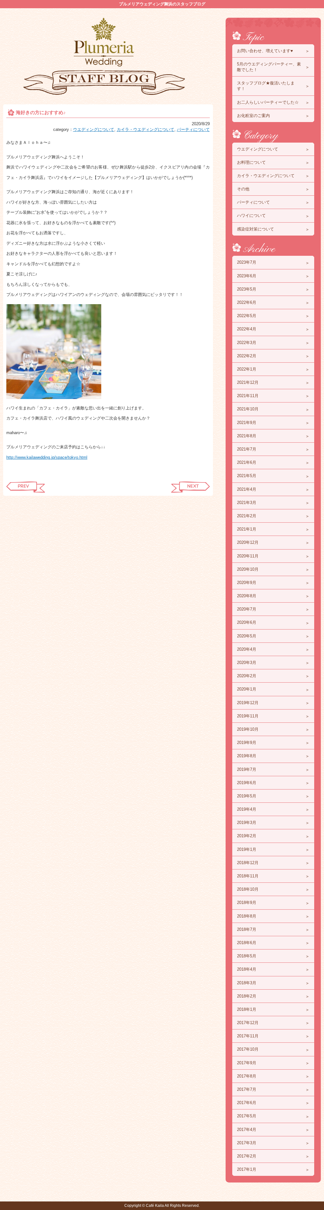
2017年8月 (246, 1076)
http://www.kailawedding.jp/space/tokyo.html (46, 457)
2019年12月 (248, 702)
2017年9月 (246, 1062)
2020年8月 (246, 595)
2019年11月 (248, 716)
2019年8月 (246, 755)
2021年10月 (248, 409)
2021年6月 (246, 462)
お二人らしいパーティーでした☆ (268, 102)
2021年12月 (248, 382)
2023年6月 (246, 275)
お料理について (251, 162)
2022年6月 (246, 302)
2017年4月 (246, 1129)
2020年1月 (246, 689)
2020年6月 (246, 622)
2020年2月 (246, 675)
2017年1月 (246, 1169)
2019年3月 (246, 822)
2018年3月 (246, 982)
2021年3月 (246, 502)
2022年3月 (246, 342)
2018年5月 (246, 956)
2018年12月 (248, 862)
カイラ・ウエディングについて (145, 129)
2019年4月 (246, 809)
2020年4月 (246, 649)
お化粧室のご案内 (253, 115)
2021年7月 (246, 449)
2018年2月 (246, 996)
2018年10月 (248, 889)
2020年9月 (246, 582)
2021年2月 (246, 515)
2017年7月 (246, 1089)
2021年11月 (248, 395)
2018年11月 (248, 876)
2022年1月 (246, 369)
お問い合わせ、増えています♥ (265, 50)
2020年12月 (248, 542)
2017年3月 (246, 1142)
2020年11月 (248, 556)
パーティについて (193, 129)
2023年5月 (246, 289)
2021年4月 (246, 489)
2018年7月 (246, 929)
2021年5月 (246, 475)
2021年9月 (246, 422)
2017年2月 (246, 1156)
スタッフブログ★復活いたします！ (266, 86)
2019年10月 (248, 729)
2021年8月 (246, 435)
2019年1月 (246, 849)
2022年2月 (246, 355)
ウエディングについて (93, 129)
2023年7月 (246, 262)
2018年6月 (246, 942)
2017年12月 (248, 1022)
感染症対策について (255, 229)
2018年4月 (246, 969)
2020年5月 (246, 636)
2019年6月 (246, 782)
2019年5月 (246, 796)
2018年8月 (246, 916)
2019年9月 (246, 742)
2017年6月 (246, 1102)
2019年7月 (246, 769)
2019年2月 (246, 835)
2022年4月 (246, 329)
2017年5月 (246, 1116)
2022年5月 (246, 315)
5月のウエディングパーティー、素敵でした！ (269, 67)
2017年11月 (248, 1036)
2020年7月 (246, 609)
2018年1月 (246, 1009)
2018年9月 (246, 902)
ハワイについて (251, 215)
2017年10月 (248, 1049)
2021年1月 (246, 529)
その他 (243, 189)
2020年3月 (246, 662)
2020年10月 (248, 569)
